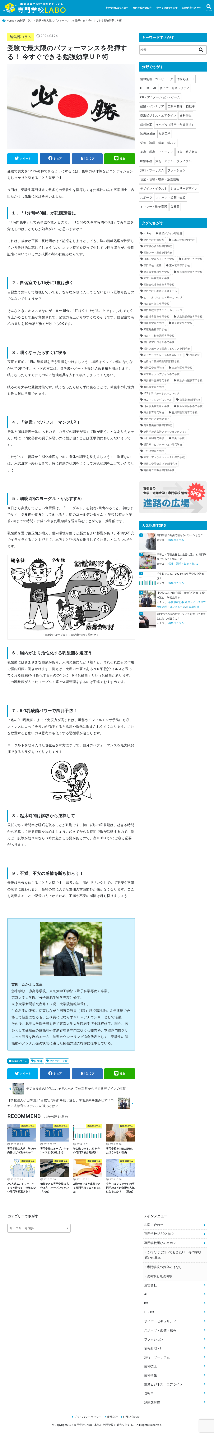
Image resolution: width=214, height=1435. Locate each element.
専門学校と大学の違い (156, 419)
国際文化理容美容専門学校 (159, 284)
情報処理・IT (185, 79)
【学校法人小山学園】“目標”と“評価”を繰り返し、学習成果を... (181, 595)
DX (146, 1303)
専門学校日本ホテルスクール (160, 291)
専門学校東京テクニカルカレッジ (163, 310)
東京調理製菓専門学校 (190, 271)
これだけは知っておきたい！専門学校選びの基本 (173, 1255)
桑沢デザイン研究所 (170, 233)
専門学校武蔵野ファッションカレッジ (165, 431)
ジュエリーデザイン (184, 188)
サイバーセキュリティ (174, 88)
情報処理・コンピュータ (156, 79)
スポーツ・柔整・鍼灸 (170, 197)
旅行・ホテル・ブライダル (173, 161)
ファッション (177, 170)
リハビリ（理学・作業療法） (175, 124)
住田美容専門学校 (154, 438)
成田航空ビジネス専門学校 (159, 342)
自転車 (190, 106)
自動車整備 (175, 106)
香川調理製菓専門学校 (184, 412)
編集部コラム (21, 37)
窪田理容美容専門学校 (156, 316)
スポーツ (146, 197)
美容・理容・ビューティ (156, 152)
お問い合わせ (153, 1225)
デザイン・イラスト (153, 188)
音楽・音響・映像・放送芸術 (159, 179)
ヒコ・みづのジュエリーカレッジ (163, 297)
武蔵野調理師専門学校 (190, 316)
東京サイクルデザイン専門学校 (162, 374)
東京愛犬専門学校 (182, 323)
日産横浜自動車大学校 (156, 406)
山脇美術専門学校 (190, 399)
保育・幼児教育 (187, 152)
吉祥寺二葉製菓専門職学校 (159, 470)
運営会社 (150, 1285)
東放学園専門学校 (182, 367)
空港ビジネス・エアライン (158, 115)
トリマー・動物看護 (153, 206)
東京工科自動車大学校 (156, 278)
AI (154, 88)
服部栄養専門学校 (154, 387)
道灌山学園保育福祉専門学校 (160, 463)
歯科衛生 (185, 115)
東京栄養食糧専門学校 (156, 271)
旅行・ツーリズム (152, 170)
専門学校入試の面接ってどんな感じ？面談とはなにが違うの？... (181, 616)
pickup (38, 1061)
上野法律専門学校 (154, 451)
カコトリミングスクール (158, 399)
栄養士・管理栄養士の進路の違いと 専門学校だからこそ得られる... (181, 557)
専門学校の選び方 (142, 7)
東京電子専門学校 (179, 265)
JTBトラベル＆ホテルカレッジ (161, 393)
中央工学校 (178, 438)
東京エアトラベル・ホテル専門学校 (164, 457)
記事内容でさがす (191, 7)
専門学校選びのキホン (160, 1243)
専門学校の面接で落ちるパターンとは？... (181, 535)
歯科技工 (146, 124)
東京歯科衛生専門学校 (156, 303)
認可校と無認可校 (159, 1276)
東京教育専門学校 (154, 412)
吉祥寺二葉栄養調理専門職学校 (162, 361)
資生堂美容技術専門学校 (158, 425)
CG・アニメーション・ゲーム (160, 97)
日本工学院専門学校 (183, 239)
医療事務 (146, 161)
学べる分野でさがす (167, 7)
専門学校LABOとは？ (117, 7)
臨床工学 (165, 133)
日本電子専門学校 (192, 259)
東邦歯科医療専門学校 (156, 380)
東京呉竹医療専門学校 (190, 380)
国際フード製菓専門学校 (158, 252)
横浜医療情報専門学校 (190, 406)
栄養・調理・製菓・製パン (158, 143)
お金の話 (194, 355)
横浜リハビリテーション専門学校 (163, 444)
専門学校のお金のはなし (164, 1267)
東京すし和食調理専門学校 (159, 335)
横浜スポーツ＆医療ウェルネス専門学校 (167, 348)
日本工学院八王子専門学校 (159, 259)
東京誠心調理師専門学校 (158, 246)
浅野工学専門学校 (154, 367)
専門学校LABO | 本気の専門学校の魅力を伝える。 (105, 1424)
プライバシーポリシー (88, 1416)
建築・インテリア (152, 106)
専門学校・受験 (59, 1061)
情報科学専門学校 (154, 323)
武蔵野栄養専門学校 (155, 329)
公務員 (175, 206)
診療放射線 (147, 133)
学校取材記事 (176, 602)
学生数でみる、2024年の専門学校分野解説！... (180, 576)
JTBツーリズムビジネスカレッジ (163, 355)
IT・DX (145, 88)
